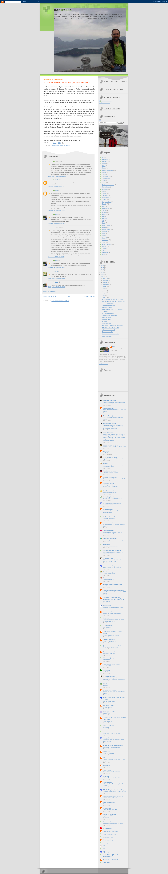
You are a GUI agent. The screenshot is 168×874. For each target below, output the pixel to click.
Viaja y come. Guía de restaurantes (113, 590)
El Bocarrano (107, 757)
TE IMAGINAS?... (107, 707)
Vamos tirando (107, 605)
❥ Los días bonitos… (108, 504)
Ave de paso (106, 843)
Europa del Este (106, 202)
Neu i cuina (106, 727)
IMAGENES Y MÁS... (109, 705)
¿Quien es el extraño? (108, 330)
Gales (103, 206)
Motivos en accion (108, 483)
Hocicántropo (106, 659)
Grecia (104, 210)
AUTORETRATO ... (108, 665)
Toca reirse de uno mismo (109, 315)
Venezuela (105, 252)
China (103, 182)
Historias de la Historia (109, 423)
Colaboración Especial (108, 185)
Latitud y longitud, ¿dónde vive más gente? (114, 540)
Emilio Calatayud (108, 432)
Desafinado (106, 544)
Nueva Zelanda (106, 229)
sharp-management (109, 802)
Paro (103, 233)
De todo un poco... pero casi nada (113, 745)
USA (103, 250)
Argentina (104, 161)
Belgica (104, 163)
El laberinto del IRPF (108, 579)
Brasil (103, 168)
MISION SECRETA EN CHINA (110, 327)
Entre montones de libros (110, 445)
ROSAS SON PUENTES (109, 641)
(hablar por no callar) (109, 711)
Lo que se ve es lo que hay (111, 565)
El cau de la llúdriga (109, 725)
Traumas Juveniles (107, 332)
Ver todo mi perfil (103, 364)
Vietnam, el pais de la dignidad (110, 334)
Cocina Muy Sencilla (109, 497)
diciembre (105, 278)
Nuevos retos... (107, 803)
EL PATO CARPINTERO (110, 690)
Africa (103, 157)
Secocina (105, 463)
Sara (56, 190)
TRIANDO (106, 684)
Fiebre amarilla (107, 822)
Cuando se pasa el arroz (110, 491)
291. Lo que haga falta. (109, 653)
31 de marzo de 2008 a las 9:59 (57, 176)
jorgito (56, 179)
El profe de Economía (109, 814)
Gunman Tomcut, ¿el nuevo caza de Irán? (114, 478)
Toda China (106, 862)
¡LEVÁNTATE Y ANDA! (109, 573)
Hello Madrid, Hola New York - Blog (113, 790)
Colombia (104, 189)
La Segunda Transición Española (111, 777)
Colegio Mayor (55, 145)
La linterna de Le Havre (109, 518)
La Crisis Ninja (107, 828)
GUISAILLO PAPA (108, 837)
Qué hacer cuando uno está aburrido (114, 646)
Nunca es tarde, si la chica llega (112, 584)
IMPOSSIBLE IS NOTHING (110, 809)
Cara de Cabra (106, 319)
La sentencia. (106, 585)
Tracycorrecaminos (108, 408)
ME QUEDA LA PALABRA (110, 859)
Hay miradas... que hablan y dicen (112, 747)
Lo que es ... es (107, 732)
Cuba (103, 191)
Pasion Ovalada (107, 782)
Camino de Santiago (107, 170)
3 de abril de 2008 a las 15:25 (56, 186)
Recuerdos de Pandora (109, 538)
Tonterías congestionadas (109, 492)
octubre (105, 282)
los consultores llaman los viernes (113, 523)
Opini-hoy (106, 776)
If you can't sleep (108, 840)
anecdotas (105, 159)
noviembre (106, 280)
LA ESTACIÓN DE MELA (110, 457)
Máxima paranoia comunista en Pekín (113, 823)
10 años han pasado (108, 672)
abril (104, 295)
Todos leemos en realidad (110, 831)
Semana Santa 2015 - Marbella (111, 635)
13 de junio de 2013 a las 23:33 (56, 278)
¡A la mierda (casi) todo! (110, 658)
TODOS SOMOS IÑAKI (108, 305)
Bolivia (103, 166)
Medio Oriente (106, 225)
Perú (103, 235)
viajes (103, 254)
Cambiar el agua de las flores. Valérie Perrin (114, 446)
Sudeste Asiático (106, 244)
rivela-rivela (106, 751)
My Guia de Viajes (108, 558)
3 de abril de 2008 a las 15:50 (56, 210)
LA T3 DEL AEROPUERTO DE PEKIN (112, 299)
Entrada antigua (89, 296)
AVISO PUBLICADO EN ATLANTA (112, 733)
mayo (104, 293)
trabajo (104, 246)
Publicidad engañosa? (109, 753)
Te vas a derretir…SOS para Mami (112, 567)
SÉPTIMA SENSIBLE (109, 639)
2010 (102, 272)
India (103, 216)
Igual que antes (107, 627)
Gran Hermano (106, 317)
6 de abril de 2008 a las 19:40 (56, 256)
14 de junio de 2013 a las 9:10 (56, 287)
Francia (104, 204)
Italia (103, 221)
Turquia (104, 248)
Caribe (104, 174)
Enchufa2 (105, 578)
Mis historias (106, 670)
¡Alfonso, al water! (107, 307)
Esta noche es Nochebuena (110, 647)
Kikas (56, 214)
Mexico (104, 227)
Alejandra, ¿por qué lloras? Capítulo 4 (113, 459)
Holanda (104, 214)
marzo (105, 297)
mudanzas (105, 685)
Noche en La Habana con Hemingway (112, 325)
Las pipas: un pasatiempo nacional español (114, 791)
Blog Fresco (106, 765)
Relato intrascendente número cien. (112, 771)
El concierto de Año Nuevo (110, 797)
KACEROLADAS (108, 625)
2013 (102, 266)
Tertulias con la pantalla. (110, 572)
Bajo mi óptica (107, 852)
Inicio (70, 296)
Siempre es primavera (109, 400)
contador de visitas (104, 102)
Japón (103, 223)
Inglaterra (104, 218)
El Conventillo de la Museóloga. (112, 550)
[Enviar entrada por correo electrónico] (63, 143)
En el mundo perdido (109, 516)
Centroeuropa (106, 178)
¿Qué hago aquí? (107, 336)
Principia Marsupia (108, 738)
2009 (102, 274)
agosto (105, 286)
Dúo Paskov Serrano (108, 452)
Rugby (68, 145)
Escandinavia (105, 197)
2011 (102, 270)
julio (104, 288)
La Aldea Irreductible (109, 676)
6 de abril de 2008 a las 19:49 (56, 267)
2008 (102, 276)
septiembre (106, 284)
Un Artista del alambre (108, 313)
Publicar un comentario (49, 291)
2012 (102, 268)
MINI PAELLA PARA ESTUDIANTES (112, 498)
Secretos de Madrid (108, 530)
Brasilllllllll (104, 321)
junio (104, 290)
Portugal (104, 237)
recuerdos (62, 145)
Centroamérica (106, 176)
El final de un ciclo (107, 721)
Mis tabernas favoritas (109, 471)
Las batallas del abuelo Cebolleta (113, 796)
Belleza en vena (107, 846)
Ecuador (104, 193)
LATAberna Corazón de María (110, 472)
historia (104, 212)
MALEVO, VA (106, 601)
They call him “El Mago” (109, 701)
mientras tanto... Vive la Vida (111, 664)
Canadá (104, 172)
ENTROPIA (105, 195)
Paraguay (104, 231)
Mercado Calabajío (108, 416)
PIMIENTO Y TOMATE (109, 834)
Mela (56, 271)
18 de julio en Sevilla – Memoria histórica (113, 607)
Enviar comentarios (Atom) (60, 301)
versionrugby (107, 808)
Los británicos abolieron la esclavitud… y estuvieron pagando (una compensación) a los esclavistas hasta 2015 (114, 427)
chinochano (106, 849)
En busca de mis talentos (110, 652)
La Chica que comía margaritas (112, 503)
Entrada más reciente (49, 296)
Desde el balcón (107, 770)
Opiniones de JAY (108, 509)
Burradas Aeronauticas (110, 477)
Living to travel (107, 612)
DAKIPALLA (63, 10)
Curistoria (106, 618)
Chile (103, 180)
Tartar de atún (106, 713)
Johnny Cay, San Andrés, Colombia (112, 613)
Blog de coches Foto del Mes (110, 546)
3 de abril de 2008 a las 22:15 (56, 223)
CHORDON (106, 451)
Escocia (104, 199)
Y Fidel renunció (106, 323)
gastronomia (105, 208)
